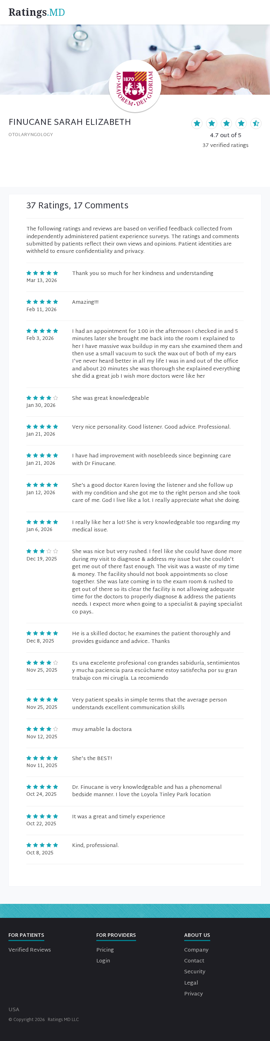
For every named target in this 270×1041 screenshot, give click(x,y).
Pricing (105, 950)
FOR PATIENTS (26, 935)
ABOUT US (197, 935)
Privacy (193, 994)
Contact (194, 961)
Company (196, 950)
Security (194, 972)
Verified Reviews (29, 950)
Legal (191, 983)
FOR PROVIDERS (116, 935)
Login (103, 961)
